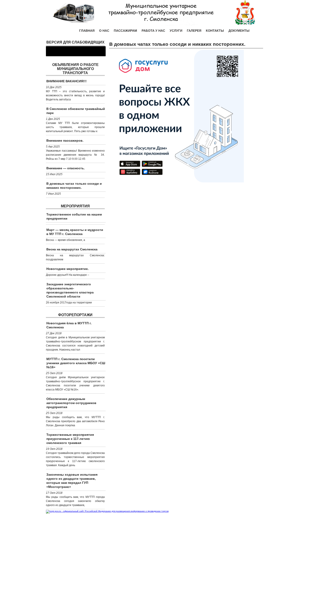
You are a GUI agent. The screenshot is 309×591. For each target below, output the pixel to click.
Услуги (176, 30)
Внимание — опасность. (65, 168)
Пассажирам (125, 30)
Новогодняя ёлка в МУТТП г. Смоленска (69, 325)
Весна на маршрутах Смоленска (71, 249)
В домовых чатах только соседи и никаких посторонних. (74, 185)
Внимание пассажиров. (64, 140)
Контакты (215, 30)
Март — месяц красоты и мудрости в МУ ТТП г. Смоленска (74, 232)
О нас (104, 30)
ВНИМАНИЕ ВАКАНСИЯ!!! (66, 81)
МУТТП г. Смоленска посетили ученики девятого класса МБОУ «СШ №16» (75, 363)
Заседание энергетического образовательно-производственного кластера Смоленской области (70, 290)
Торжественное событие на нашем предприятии (74, 216)
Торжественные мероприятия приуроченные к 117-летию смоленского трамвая (70, 439)
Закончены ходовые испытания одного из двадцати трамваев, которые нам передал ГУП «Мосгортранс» (71, 481)
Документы (239, 30)
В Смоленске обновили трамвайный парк (75, 111)
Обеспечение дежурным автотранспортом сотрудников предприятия (71, 403)
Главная (87, 30)
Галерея (194, 30)
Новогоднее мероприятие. (67, 269)
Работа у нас (153, 30)
